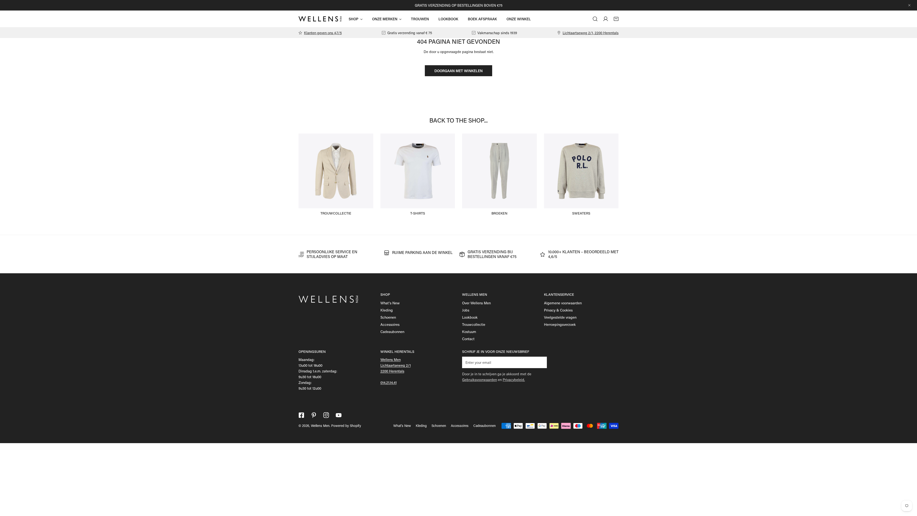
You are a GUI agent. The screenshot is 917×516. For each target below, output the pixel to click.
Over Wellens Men (476, 303)
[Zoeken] (595, 19)
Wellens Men (320, 425)
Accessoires (390, 324)
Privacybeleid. (514, 379)
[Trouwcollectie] (336, 171)
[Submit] (540, 362)
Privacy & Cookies (558, 310)
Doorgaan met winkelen (458, 70)
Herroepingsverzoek (560, 324)
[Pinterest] (314, 415)
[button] (616, 19)
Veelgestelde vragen (560, 317)
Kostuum (469, 331)
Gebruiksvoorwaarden (479, 379)
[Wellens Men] (320, 18)
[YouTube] (338, 415)
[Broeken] (499, 171)
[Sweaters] (581, 171)
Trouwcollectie (473, 324)
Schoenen (388, 317)
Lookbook (470, 317)
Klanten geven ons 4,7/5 (323, 32)
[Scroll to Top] (908, 490)
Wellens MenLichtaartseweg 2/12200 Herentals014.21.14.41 (395, 371)
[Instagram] (326, 415)
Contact (468, 338)
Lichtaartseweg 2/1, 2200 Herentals (590, 32)
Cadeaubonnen (392, 331)
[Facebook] (301, 415)
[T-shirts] (417, 171)
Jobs (465, 310)
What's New (390, 303)
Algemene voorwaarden (563, 303)
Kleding (386, 310)
